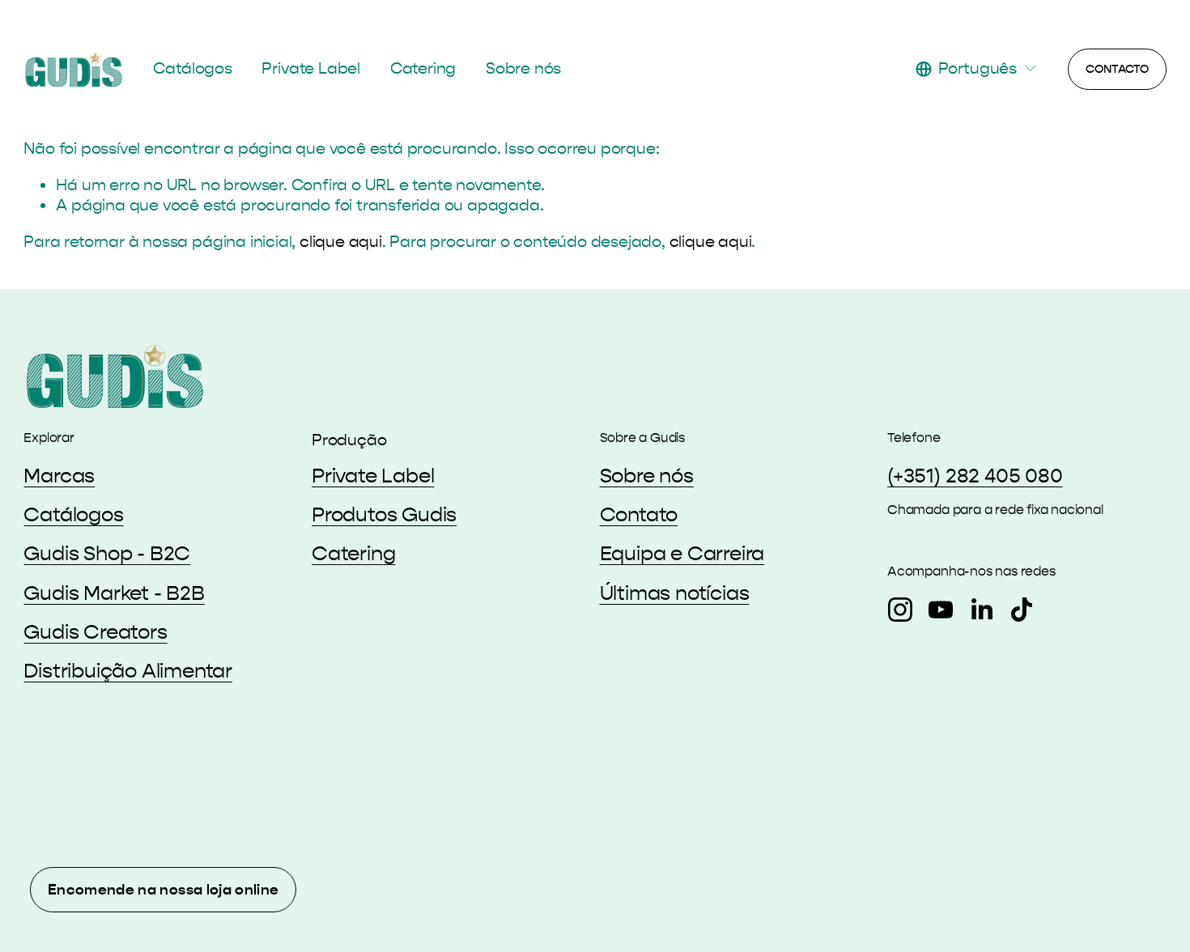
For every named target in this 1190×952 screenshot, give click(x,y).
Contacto (1117, 69)
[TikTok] (1022, 610)
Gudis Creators (95, 632)
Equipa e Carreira (682, 554)
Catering (423, 68)
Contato (639, 515)
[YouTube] (941, 610)
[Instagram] (900, 610)
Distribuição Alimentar (127, 671)
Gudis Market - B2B (114, 593)
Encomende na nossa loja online (163, 890)
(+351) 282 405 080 (975, 476)
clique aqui (341, 241)
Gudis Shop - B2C (106, 554)
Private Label (310, 68)
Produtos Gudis (384, 515)
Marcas (59, 476)
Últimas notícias (675, 593)
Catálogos (192, 68)
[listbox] (977, 68)
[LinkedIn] (981, 610)
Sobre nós (523, 68)
